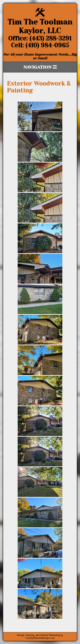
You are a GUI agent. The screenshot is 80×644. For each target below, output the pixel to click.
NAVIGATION (38, 67)
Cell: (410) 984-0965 (40, 45)
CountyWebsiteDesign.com (40, 638)
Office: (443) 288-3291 (40, 38)
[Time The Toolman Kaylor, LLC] (40, 15)
